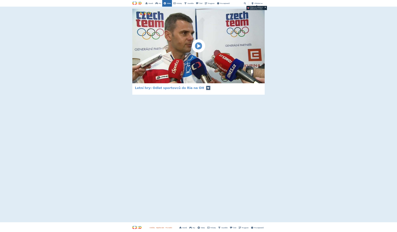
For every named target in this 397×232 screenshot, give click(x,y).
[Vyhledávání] (245, 3)
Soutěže (191, 3)
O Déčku (152, 228)
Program (211, 3)
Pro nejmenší (225, 3)
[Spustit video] (198, 46)
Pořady (179, 3)
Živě (200, 3)
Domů (151, 3)
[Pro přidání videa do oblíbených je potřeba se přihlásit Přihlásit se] (208, 88)
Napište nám (160, 228)
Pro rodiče (169, 228)
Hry (160, 3)
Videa (169, 3)
